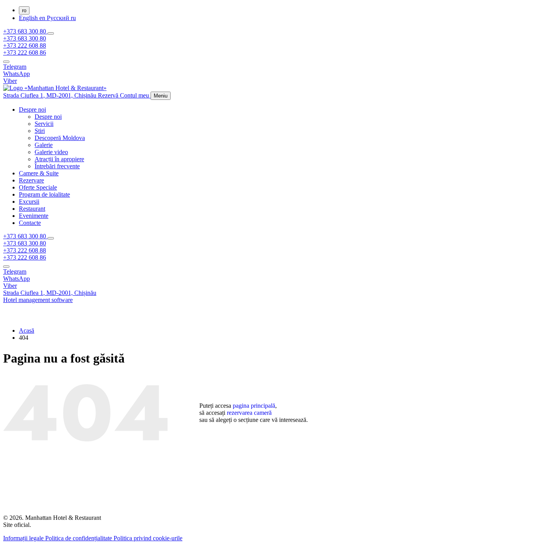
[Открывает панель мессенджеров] (51, 33)
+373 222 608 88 (24, 45)
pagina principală (254, 405)
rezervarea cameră (249, 412)
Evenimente (33, 215)
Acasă (26, 330)
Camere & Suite (39, 173)
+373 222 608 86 (24, 52)
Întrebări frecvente (57, 166)
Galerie (44, 145)
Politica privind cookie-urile (148, 538)
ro (24, 10)
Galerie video (51, 152)
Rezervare (31, 180)
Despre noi (32, 109)
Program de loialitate (44, 194)
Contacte (30, 222)
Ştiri (40, 130)
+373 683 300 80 (25, 31)
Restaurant (32, 208)
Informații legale (24, 538)
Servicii (44, 123)
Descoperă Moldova (60, 137)
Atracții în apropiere (59, 159)
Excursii (29, 201)
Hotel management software (38, 299)
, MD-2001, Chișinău (50, 95)
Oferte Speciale (38, 187)
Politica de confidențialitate (79, 538)
